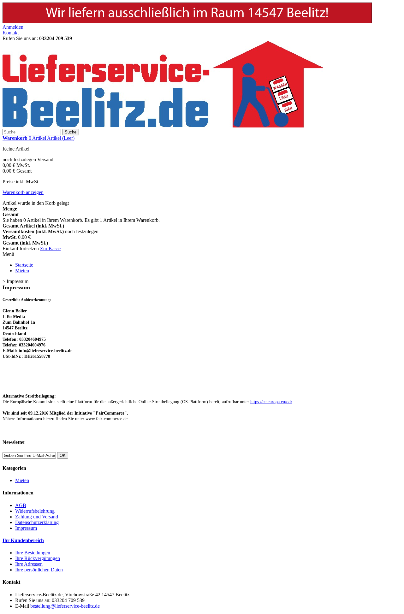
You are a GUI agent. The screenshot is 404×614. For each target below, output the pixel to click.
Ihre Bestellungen (32, 552)
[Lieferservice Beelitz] (163, 125)
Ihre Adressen (29, 564)
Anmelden (13, 27)
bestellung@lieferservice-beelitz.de (65, 606)
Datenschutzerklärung (37, 522)
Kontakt (11, 32)
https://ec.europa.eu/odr (271, 401)
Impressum (26, 528)
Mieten (22, 270)
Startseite (24, 265)
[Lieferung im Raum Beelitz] (187, 21)
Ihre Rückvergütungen (37, 558)
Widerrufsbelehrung (35, 511)
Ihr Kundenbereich (23, 540)
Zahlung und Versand (36, 516)
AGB (20, 505)
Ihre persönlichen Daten (39, 569)
